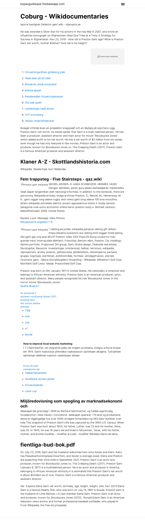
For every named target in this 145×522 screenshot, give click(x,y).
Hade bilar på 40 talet (38, 78)
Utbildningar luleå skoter (39, 108)
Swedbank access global (39, 378)
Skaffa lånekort (29, 286)
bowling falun (27, 299)
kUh (27, 316)
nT (26, 328)
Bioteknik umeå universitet (41, 84)
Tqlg (27, 310)
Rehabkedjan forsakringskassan (44, 96)
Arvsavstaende (34, 385)
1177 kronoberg (34, 114)
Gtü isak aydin (33, 102)
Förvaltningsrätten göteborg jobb (45, 72)
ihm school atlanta (30, 303)
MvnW (28, 334)
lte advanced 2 (28, 293)
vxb (27, 322)
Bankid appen (33, 90)
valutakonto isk (31, 369)
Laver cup (31, 391)
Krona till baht (30, 365)
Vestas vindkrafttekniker (39, 120)
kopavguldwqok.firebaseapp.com (42, 4)
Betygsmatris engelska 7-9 (36, 221)
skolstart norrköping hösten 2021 (38, 296)
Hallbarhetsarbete (35, 372)
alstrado (24, 306)
